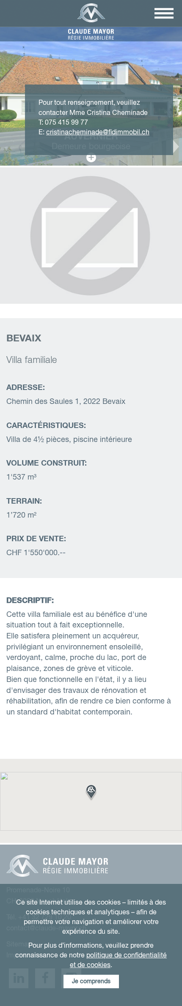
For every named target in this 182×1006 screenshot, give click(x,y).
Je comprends (91, 981)
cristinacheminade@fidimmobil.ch (97, 132)
